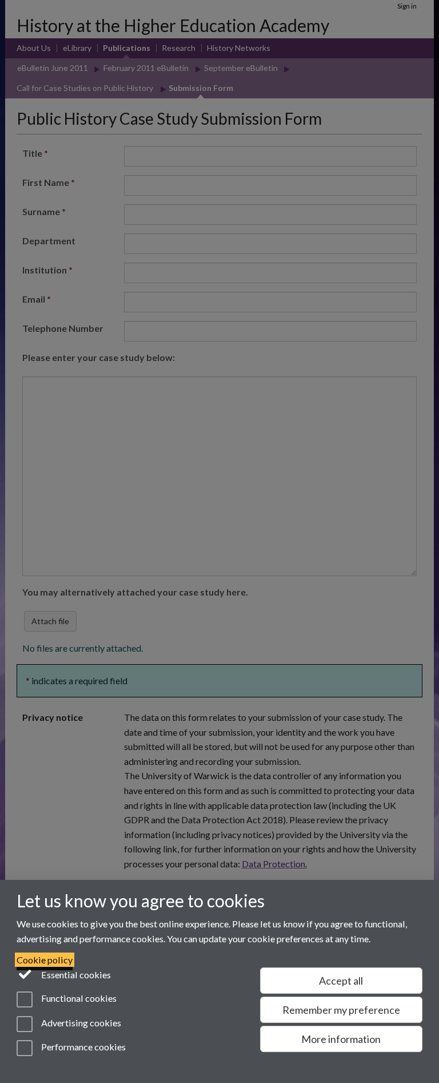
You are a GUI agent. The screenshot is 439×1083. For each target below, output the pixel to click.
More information (341, 1039)
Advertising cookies (80, 1022)
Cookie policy (45, 959)
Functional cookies (78, 998)
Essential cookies (75, 974)
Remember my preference (341, 1009)
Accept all (341, 980)
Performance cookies (82, 1046)
